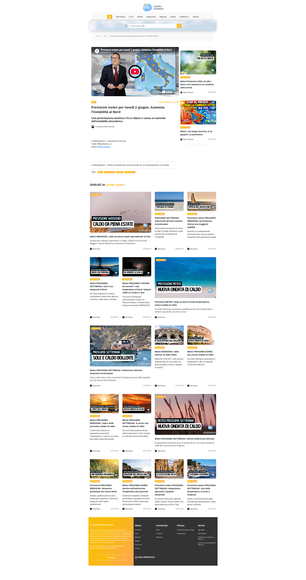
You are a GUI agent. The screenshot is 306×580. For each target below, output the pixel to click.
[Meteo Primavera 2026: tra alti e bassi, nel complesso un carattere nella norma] (198, 62)
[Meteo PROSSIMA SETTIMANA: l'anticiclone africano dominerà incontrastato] (120, 346)
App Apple (201, 530)
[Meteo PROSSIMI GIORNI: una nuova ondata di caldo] (201, 335)
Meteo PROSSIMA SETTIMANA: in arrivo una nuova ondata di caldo (135, 423)
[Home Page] (109, 17)
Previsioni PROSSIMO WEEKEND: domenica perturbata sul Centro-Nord (103, 488)
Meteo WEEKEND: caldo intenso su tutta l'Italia (167, 353)
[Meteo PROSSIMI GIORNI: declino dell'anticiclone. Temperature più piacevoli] (136, 469)
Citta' (136, 533)
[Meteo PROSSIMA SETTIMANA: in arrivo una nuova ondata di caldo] (136, 403)
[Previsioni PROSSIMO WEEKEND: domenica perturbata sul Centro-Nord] (104, 469)
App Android (202, 533)
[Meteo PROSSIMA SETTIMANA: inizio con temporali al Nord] (104, 267)
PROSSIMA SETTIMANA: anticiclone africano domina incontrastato (168, 221)
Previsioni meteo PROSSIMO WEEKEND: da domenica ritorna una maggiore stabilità (201, 222)
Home (98, 36)
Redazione (159, 537)
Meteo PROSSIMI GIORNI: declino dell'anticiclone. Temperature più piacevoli (135, 488)
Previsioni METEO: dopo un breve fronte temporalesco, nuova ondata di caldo (182, 303)
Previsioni (138, 530)
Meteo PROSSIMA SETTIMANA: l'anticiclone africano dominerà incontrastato (116, 372)
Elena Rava (96, 249)
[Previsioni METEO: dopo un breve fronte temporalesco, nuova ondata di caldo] (185, 277)
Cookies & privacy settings (185, 530)
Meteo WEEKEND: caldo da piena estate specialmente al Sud (120, 236)
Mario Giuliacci (104, 147)
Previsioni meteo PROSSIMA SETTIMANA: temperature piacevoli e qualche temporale (169, 490)
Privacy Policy (181, 533)
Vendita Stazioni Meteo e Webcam (206, 538)
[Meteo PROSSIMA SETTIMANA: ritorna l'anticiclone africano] (185, 414)
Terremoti (138, 545)
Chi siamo (111, 558)
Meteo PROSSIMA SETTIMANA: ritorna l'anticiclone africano (184, 439)
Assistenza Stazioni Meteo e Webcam (207, 544)
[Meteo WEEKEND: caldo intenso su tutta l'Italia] (169, 335)
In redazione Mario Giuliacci (105, 127)
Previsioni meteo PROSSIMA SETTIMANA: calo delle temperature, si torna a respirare (201, 490)
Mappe (137, 541)
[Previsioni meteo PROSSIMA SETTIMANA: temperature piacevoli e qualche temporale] (169, 469)
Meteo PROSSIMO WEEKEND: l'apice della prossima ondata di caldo (102, 423)
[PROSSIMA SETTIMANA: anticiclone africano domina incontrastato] (169, 201)
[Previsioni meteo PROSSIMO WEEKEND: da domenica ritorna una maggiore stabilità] (201, 201)
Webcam (163, 17)
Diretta (137, 548)
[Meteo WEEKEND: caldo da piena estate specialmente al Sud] (120, 212)
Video (105, 36)
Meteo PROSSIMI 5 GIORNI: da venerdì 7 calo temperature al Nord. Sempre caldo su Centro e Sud (136, 288)
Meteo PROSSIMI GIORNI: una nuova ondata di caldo (200, 353)
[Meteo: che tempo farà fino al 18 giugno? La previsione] (198, 112)
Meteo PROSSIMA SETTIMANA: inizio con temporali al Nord (101, 286)
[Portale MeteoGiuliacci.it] (153, 7)
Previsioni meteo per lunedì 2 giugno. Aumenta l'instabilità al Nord (134, 36)
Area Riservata (146, 557)
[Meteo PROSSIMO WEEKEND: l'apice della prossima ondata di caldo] (104, 403)
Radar (173, 17)
